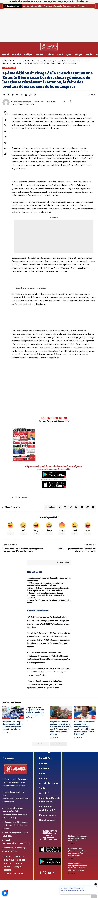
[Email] (26, 95)
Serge (29, 652)
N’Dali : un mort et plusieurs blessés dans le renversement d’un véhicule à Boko (46, 584)
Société (24, 497)
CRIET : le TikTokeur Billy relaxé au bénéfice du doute (48, 601)
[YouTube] (49, 872)
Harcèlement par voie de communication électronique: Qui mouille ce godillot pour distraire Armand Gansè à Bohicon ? (84, 728)
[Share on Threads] (21, 95)
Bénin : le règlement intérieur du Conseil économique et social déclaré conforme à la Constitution (45, 595)
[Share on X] (8, 95)
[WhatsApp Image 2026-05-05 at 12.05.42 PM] (24, 444)
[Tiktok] (54, 872)
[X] (45, 872)
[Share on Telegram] (17, 95)
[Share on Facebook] (4, 95)
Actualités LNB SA (9, 68)
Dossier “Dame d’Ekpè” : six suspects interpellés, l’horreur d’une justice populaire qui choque (12, 726)
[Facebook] (40, 872)
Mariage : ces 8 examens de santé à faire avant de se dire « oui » (49, 579)
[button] (92, 6)
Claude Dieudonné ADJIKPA (22, 101)
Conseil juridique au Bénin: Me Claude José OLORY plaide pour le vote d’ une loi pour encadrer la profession (49, 672)
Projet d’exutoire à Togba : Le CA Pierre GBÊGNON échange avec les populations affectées (35, 712)
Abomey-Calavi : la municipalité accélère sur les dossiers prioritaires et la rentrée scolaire (48, 589)
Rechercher (64, 563)
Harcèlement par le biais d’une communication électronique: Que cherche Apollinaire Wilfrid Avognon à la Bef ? (45, 684)
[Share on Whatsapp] (12, 95)
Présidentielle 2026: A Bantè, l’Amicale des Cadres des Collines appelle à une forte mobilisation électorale (56, 5)
